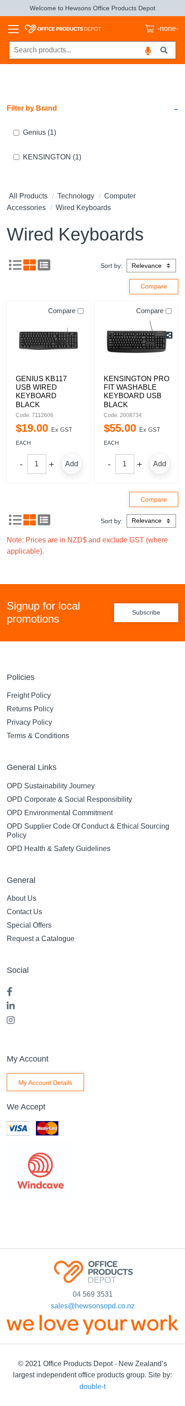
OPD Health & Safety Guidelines (58, 848)
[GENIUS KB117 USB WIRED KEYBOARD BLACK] (48, 340)
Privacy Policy (29, 722)
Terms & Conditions (38, 736)
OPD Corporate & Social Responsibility (69, 799)
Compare (61, 310)
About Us (21, 898)
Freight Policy (29, 695)
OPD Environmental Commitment (60, 813)
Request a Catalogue (41, 938)
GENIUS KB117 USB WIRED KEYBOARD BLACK (41, 391)
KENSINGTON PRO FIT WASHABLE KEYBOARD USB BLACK (136, 391)
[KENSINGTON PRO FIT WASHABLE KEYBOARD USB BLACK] (136, 340)
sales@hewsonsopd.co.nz (93, 1306)
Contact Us (24, 912)
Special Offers (29, 925)
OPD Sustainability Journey (51, 786)
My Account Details (45, 1082)
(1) (39, 132)
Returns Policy (30, 709)
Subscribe (146, 612)
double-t (92, 1386)
